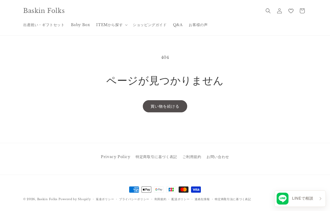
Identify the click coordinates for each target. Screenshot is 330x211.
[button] (111, 24)
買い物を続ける (165, 106)
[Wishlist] (290, 11)
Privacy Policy (115, 156)
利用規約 (160, 199)
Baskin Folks (47, 199)
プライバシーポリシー (134, 199)
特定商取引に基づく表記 (156, 156)
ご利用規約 (192, 156)
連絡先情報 (202, 199)
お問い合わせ (218, 156)
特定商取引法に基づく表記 (233, 199)
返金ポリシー (105, 199)
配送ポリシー (180, 199)
